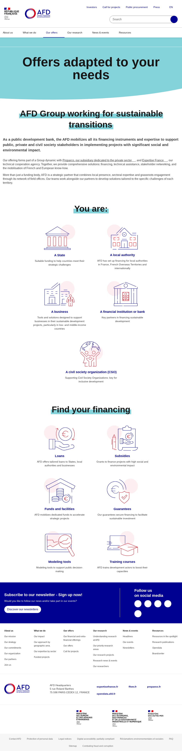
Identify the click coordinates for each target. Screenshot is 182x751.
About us (8, 32)
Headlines (128, 636)
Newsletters (128, 648)
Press (156, 7)
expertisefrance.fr (107, 686)
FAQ (171, 739)
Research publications (163, 642)
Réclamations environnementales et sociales (141, 739)
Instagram (137, 613)
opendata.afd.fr (106, 693)
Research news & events (105, 660)
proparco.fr (154, 686)
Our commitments (12, 648)
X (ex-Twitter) (147, 603)
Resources (125, 32)
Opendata (157, 648)
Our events (128, 642)
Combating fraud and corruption (97, 746)
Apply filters (174, 19)
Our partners (10, 659)
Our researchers (101, 666)
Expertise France (153, 160)
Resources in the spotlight (164, 636)
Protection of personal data (40, 739)
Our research (74, 32)
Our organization (12, 653)
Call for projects (111, 7)
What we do (29, 32)
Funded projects (42, 657)
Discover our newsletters (22, 609)
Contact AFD (15, 739)
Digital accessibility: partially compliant (95, 739)
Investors (92, 7)
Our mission (10, 636)
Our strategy (10, 642)
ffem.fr (132, 686)
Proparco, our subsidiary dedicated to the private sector (97, 160)
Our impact (39, 636)
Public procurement (137, 7)
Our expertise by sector (45, 651)
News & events (100, 32)
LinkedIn (167, 603)
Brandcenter (158, 653)
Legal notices (64, 739)
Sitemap (73, 746)
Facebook (137, 603)
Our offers (51, 32)
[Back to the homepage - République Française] (45, 13)
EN (171, 7)
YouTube (157, 603)
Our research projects (103, 655)
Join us (7, 665)
